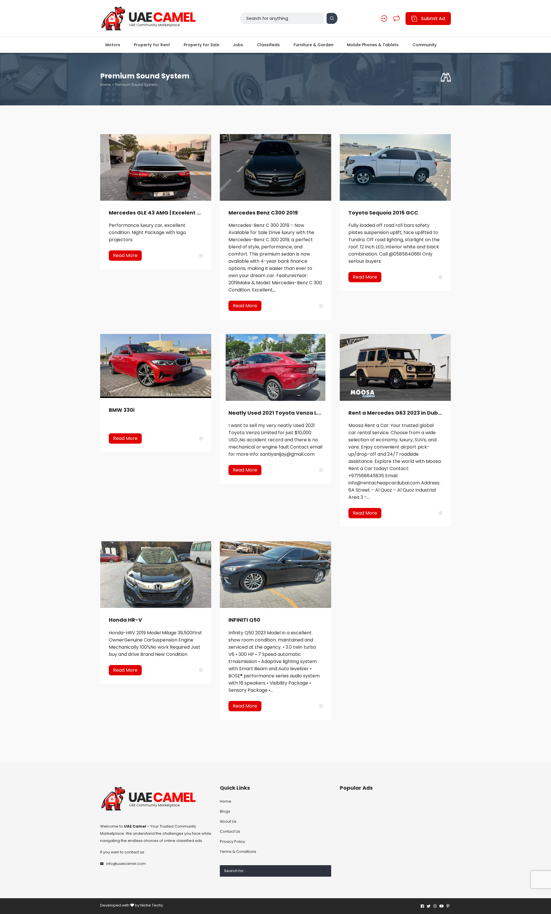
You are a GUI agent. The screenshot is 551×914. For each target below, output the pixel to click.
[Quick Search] (446, 77)
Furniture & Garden (313, 45)
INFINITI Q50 (244, 620)
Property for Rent (152, 45)
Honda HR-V (125, 620)
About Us (228, 821)
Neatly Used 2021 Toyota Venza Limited (275, 412)
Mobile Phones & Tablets (373, 45)
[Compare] (396, 18)
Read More (125, 255)
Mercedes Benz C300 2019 (263, 212)
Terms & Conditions (238, 851)
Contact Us (230, 831)
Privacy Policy (232, 841)
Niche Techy (151, 905)
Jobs (238, 45)
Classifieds (268, 45)
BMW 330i (122, 410)
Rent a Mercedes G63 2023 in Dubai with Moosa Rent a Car (395, 412)
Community (424, 45)
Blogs (225, 811)
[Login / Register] (383, 18)
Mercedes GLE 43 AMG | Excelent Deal (156, 212)
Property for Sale (201, 45)
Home (105, 84)
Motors (112, 45)
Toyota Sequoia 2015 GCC (383, 212)
